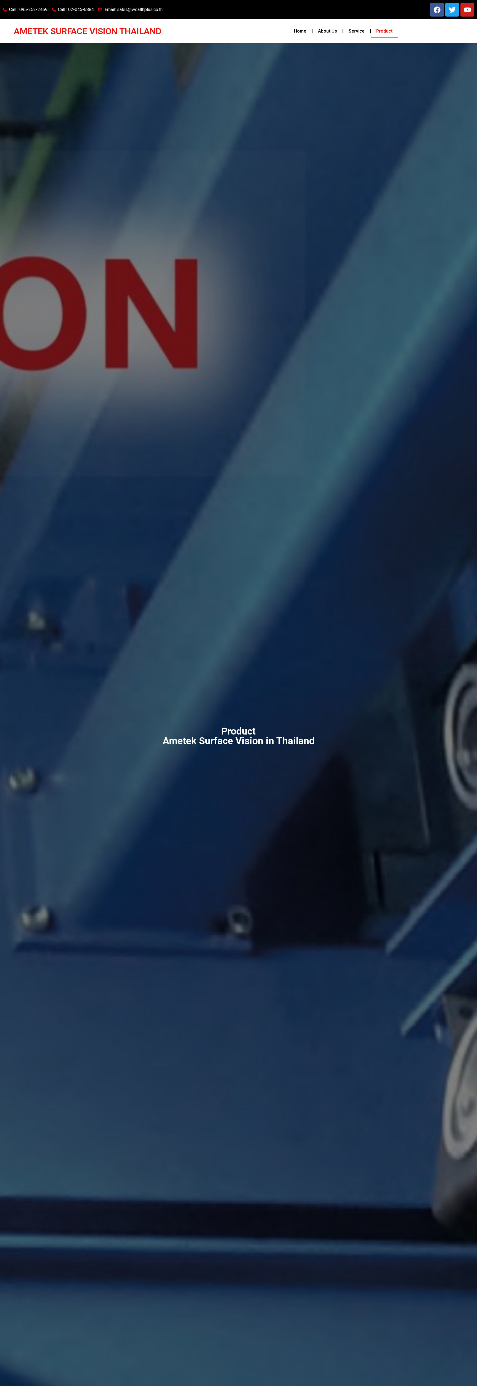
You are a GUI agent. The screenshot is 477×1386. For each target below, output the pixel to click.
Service (357, 31)
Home (300, 31)
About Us (327, 31)
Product (384, 31)
